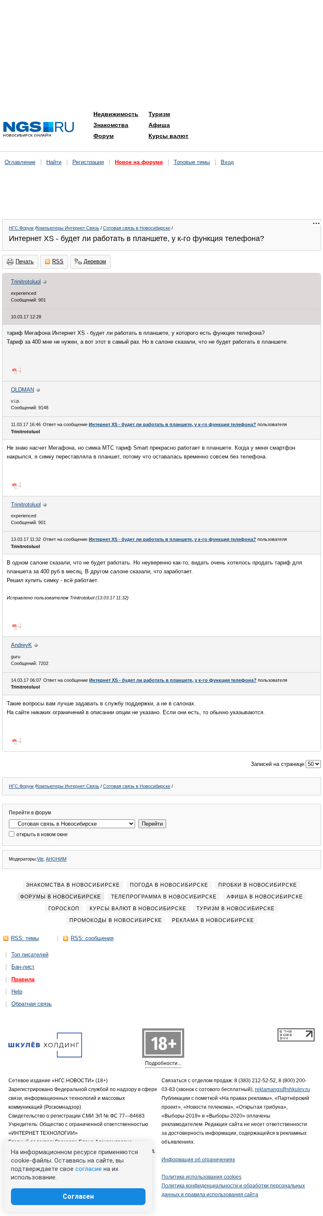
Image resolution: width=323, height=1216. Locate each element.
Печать (25, 261)
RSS (58, 261)
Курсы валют (168, 135)
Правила (22, 979)
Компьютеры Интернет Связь (67, 227)
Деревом (95, 261)
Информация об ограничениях (198, 1160)
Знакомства (110, 125)
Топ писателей (29, 954)
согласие (88, 1169)
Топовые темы (192, 162)
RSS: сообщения (92, 938)
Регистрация (88, 162)
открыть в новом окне (41, 834)
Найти (53, 162)
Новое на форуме (139, 162)
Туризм (159, 114)
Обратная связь (31, 1004)
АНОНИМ (56, 858)
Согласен (78, 1196)
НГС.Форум (21, 227)
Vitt (40, 858)
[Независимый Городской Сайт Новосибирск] (38, 130)
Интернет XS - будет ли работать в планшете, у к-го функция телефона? (172, 424)
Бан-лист (22, 967)
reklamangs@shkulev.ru (282, 1089)
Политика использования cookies (201, 1177)
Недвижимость (115, 114)
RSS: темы (25, 938)
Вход (227, 162)
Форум (103, 135)
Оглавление (20, 162)
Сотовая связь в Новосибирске (136, 227)
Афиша (159, 125)
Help (16, 991)
